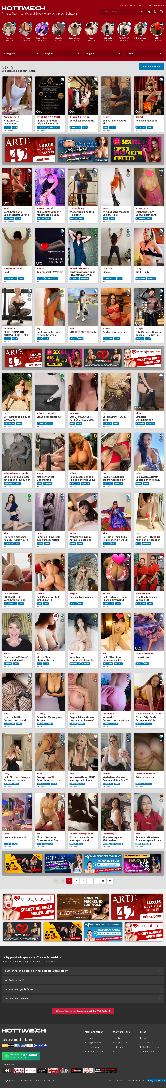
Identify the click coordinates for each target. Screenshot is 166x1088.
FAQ (145, 1038)
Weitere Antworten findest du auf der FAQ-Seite (81, 1011)
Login (91, 1038)
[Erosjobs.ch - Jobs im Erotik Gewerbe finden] (142, 358)
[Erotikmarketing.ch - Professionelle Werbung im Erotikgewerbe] (63, 863)
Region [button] (49, 53)
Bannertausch (95, 1051)
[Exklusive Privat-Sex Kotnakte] (103, 358)
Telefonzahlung (151, 1047)
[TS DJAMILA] (107, 29)
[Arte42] (30, 149)
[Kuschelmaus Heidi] (58, 29)
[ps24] (99, 1070)
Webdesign (148, 1042)
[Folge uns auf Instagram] (161, 12)
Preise (118, 1051)
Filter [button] (130, 53)
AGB (117, 1038)
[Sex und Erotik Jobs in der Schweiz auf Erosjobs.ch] (53, 1070)
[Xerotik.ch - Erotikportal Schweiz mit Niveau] (76, 1070)
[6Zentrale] (7, 1070)
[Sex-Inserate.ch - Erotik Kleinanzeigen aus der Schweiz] (65, 1070)
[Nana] (74, 29)
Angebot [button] (91, 53)
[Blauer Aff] (142, 863)
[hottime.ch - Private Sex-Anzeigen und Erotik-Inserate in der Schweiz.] (23, 8)
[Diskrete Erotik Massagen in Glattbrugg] (83, 907)
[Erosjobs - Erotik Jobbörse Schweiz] (29, 907)
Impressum (121, 1042)
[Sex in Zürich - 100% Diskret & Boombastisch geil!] (83, 149)
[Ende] (110, 881)
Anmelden (159, 5)
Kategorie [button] (9, 53)
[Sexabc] (111, 1070)
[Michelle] (42, 29)
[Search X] (41, 1070)
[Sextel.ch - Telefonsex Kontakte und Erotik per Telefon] (136, 149)
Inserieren (93, 1047)
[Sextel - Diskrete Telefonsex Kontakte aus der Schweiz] (63, 358)
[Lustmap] (30, 1070)
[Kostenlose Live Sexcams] (23, 863)
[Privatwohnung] (124, 29)
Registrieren (145, 5)
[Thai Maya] (9, 29)
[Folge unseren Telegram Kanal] (149, 12)
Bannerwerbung (151, 1051)
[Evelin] (157, 29)
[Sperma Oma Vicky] (25, 29)
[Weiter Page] (103, 881)
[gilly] (140, 29)
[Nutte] (88, 1070)
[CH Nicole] (91, 29)
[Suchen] (142, 12)
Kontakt (119, 1047)
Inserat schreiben (151, 66)
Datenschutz (120, 1081)
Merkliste (127, 6)
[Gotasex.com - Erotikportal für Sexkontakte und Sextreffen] (18, 1070)
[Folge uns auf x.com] (155, 12)
